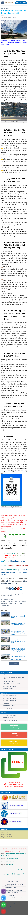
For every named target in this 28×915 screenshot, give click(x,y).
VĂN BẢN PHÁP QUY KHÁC (10, 720)
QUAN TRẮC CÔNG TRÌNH (9, 686)
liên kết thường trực (7, 595)
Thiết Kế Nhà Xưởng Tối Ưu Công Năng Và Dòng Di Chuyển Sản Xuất (18, 633)
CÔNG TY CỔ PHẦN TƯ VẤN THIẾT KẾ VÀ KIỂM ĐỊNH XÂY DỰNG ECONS (14, 897)
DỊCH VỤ (3, 8)
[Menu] (2, 2)
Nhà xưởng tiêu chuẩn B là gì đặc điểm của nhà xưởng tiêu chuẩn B (18, 616)
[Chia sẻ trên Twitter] (12, 588)
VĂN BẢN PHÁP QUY (8, 717)
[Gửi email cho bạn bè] (15, 588)
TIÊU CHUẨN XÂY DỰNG (9, 715)
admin (14, 17)
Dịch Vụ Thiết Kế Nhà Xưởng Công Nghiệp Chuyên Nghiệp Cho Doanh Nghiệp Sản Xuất (18, 650)
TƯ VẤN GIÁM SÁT (8, 688)
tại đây (8, 581)
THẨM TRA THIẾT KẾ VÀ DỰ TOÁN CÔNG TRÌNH (13, 678)
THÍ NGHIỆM (6, 703)
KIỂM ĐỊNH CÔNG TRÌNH (9, 675)
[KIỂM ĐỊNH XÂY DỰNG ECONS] (9, 3)
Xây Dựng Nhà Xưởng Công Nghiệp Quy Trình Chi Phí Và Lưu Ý (18, 641)
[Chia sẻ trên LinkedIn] (21, 588)
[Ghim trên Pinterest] (18, 588)
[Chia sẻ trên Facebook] (9, 588)
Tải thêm (14, 663)
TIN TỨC (7, 8)
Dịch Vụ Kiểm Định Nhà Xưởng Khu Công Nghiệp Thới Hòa (18, 624)
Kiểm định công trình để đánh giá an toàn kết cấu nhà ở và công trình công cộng (18, 658)
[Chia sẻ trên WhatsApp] (7, 588)
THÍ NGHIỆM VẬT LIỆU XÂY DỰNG (12, 683)
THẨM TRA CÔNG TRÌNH (9, 700)
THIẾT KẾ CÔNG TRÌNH (9, 681)
